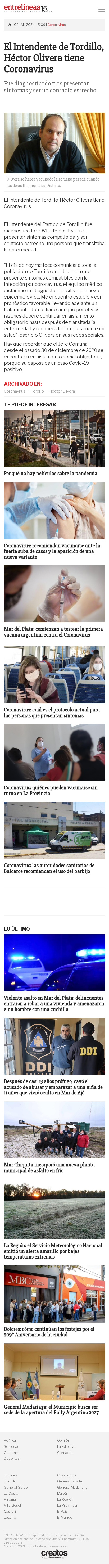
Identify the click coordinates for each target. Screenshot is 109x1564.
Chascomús (66, 1475)
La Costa (11, 1493)
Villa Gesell (13, 1505)
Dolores (10, 1475)
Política (10, 1441)
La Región (65, 1500)
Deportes (12, 1459)
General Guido (16, 1487)
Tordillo (37, 391)
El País (62, 1511)
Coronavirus (57, 25)
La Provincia (67, 1505)
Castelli (10, 1511)
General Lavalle (69, 1481)
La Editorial (66, 1447)
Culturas (11, 1453)
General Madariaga (72, 1487)
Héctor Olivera (62, 391)
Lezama (10, 1518)
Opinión (63, 1441)
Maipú (62, 1493)
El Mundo (64, 1518)
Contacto (65, 1453)
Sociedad (11, 1447)
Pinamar (10, 1500)
